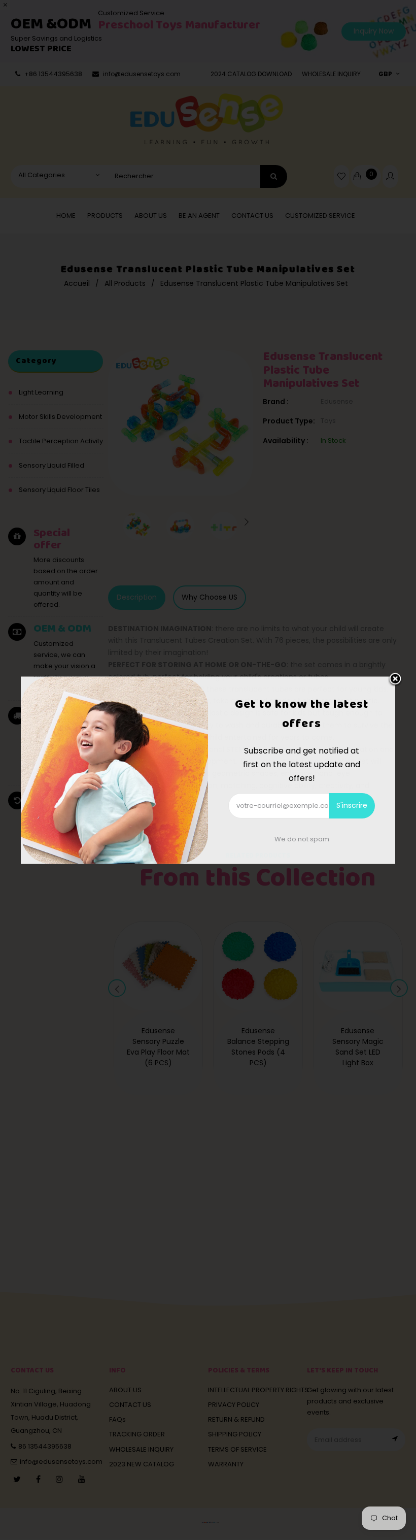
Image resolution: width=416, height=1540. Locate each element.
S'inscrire (351, 805)
